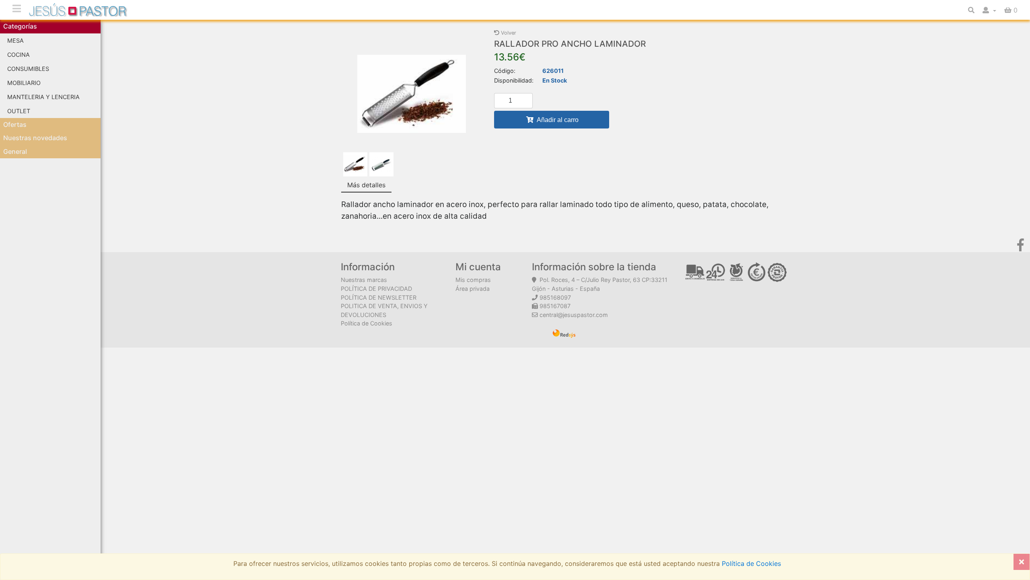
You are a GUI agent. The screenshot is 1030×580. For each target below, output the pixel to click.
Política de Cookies (366, 323)
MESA (15, 40)
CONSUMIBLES (28, 68)
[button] (989, 10)
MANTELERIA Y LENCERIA (43, 96)
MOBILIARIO (24, 82)
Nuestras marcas (364, 279)
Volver (507, 33)
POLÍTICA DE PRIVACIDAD (376, 288)
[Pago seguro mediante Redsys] (564, 333)
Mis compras (473, 279)
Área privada (472, 288)
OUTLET (18, 111)
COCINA (18, 54)
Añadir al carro (557, 119)
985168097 (555, 297)
